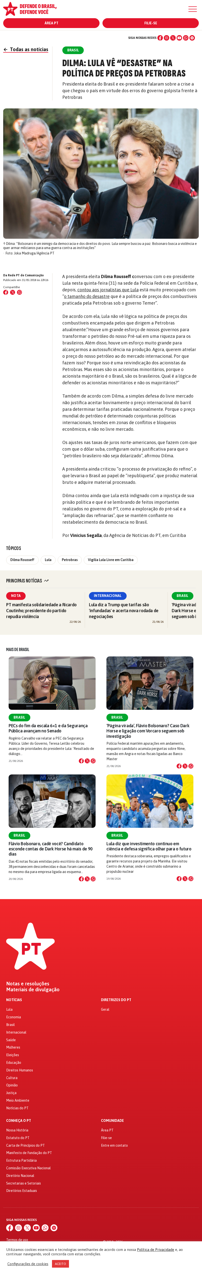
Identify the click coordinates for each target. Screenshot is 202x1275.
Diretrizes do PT (116, 1000)
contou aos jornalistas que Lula (108, 289)
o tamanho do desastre (87, 296)
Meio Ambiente (17, 1100)
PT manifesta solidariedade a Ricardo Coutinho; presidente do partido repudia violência (41, 610)
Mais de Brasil (17, 649)
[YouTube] (179, 38)
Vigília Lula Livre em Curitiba (111, 560)
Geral (105, 1009)
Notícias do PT (17, 1108)
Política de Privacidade (155, 1249)
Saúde (11, 1040)
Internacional (108, 596)
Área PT (51, 23)
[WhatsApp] (185, 38)
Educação (13, 1063)
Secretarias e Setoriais (23, 1183)
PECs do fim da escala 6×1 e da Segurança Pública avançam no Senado (48, 728)
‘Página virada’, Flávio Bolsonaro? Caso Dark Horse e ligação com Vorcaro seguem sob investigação (147, 731)
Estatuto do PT (18, 1138)
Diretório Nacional (20, 1176)
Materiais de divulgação (33, 989)
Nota (16, 596)
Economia (13, 1017)
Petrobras (70, 560)
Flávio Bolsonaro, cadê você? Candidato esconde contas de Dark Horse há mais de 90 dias (51, 849)
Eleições (12, 1055)
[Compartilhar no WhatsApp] (19, 292)
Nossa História (17, 1130)
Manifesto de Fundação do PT (29, 1153)
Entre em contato (114, 1145)
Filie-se (150, 23)
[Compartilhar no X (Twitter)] (12, 292)
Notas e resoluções (27, 983)
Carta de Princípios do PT (25, 1145)
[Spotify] (192, 38)
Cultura (11, 1078)
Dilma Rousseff (22, 560)
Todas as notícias (25, 49)
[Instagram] (166, 38)
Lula (48, 560)
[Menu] (192, 9)
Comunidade (112, 1121)
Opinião (12, 1085)
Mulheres (13, 1047)
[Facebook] (160, 38)
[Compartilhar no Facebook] (5, 292)
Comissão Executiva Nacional (28, 1168)
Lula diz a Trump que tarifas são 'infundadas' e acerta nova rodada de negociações (123, 610)
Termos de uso (17, 1240)
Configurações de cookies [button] (27, 1264)
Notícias (14, 1000)
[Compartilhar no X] (87, 760)
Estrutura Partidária (21, 1160)
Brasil (182, 596)
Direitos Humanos (19, 1070)
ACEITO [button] (60, 1264)
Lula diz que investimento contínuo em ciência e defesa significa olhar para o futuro (148, 846)
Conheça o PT (18, 1121)
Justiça (11, 1093)
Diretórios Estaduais (21, 1191)
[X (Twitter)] (173, 38)
